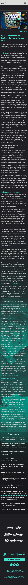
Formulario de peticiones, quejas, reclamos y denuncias (14, 577)
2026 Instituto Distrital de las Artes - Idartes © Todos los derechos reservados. (14, 583)
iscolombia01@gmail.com (11, 375)
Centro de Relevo (14, 578)
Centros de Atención (14, 572)
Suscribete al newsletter (14, 559)
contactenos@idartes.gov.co (14, 573)
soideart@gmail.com (16, 283)
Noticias (6, 7)
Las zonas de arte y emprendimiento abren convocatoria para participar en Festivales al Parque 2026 (13, 453)
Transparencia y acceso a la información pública (14, 576)
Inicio (2, 7)
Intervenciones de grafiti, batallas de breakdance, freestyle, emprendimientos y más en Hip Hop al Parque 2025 (12, 485)
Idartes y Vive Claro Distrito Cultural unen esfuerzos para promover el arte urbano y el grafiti (13, 466)
